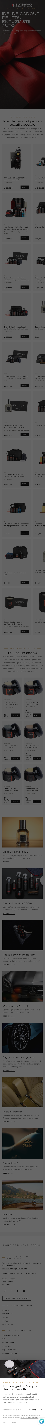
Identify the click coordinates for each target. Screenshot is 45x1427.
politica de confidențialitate (29, 1417)
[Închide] (41, 1363)
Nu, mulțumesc (9, 1422)
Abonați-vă (34, 1409)
